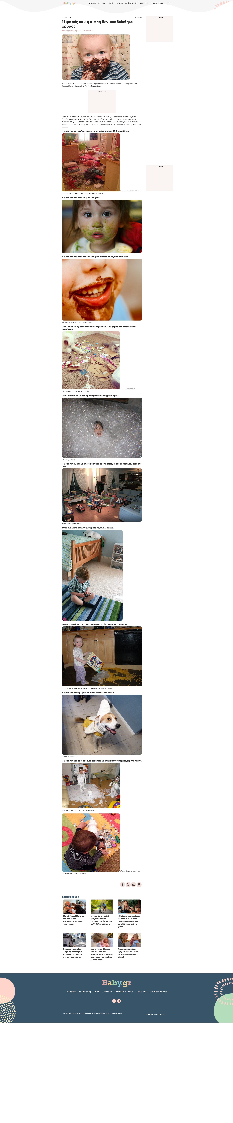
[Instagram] (170, 3)
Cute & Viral (144, 3)
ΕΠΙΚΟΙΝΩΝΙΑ (117, 1013)
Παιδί (111, 3)
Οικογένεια (119, 3)
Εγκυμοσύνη (102, 3)
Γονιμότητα (92, 3)
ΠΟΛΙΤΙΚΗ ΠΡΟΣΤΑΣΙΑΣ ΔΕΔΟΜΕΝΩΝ (97, 1013)
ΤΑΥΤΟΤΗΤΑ (67, 1013)
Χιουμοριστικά (88, 31)
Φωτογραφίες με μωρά (71, 31)
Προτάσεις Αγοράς (157, 3)
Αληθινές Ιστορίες (131, 3)
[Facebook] (167, 3)
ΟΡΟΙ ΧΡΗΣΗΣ (77, 1013)
